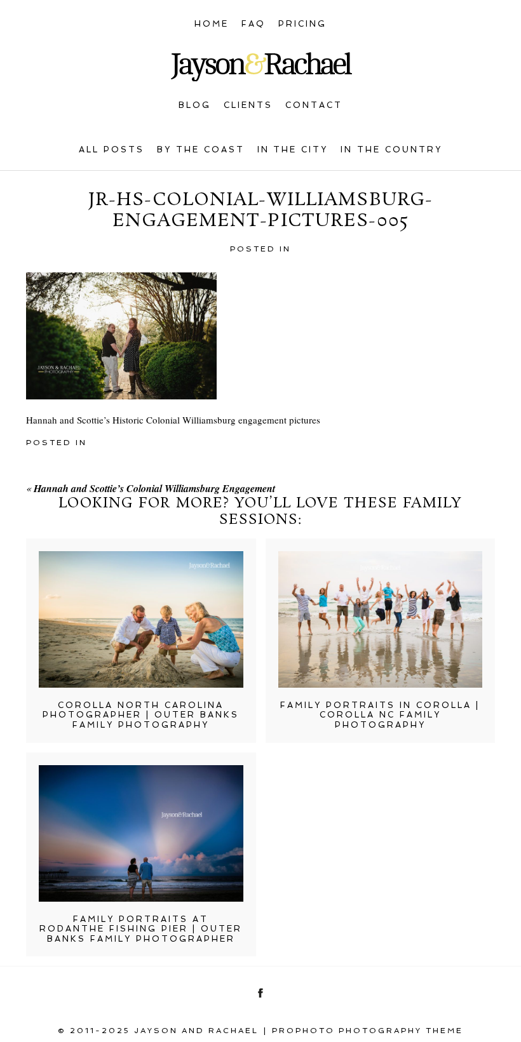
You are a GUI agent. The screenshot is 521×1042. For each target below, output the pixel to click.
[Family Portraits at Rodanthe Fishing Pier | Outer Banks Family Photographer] (141, 833)
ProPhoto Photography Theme (367, 1030)
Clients (248, 105)
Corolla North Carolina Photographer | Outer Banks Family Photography (141, 715)
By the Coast (201, 149)
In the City (292, 149)
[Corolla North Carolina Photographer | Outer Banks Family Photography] (141, 619)
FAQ (253, 24)
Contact (313, 105)
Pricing (302, 24)
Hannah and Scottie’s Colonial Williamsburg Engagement (154, 488)
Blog (195, 105)
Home (211, 24)
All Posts (111, 149)
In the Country (391, 149)
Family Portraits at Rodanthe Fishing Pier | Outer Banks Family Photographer (140, 929)
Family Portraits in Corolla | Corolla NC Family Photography (380, 715)
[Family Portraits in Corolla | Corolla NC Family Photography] (380, 619)
